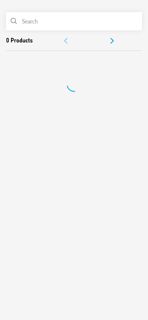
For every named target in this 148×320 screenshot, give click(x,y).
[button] (66, 41)
